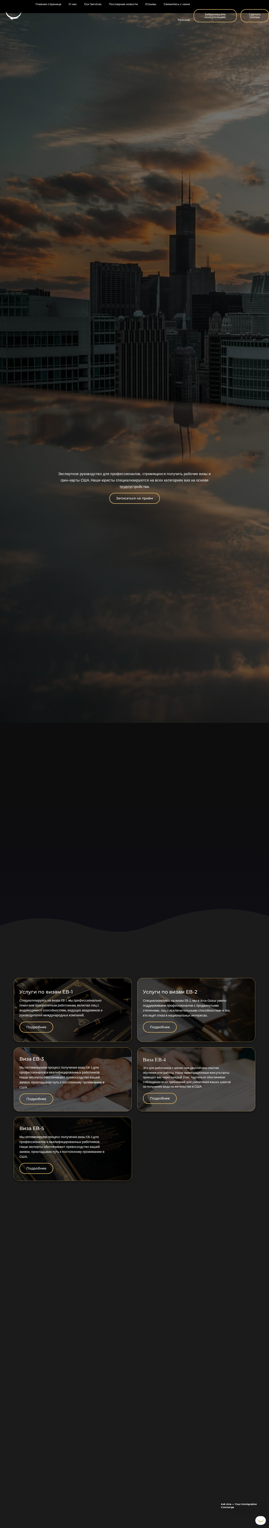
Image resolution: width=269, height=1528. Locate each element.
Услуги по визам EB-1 (46, 992)
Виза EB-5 (31, 1128)
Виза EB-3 (31, 1059)
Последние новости (123, 4)
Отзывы (150, 4)
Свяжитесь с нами (177, 4)
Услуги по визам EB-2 (170, 992)
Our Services (93, 4)
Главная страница (48, 4)
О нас (73, 4)
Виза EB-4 (154, 1059)
